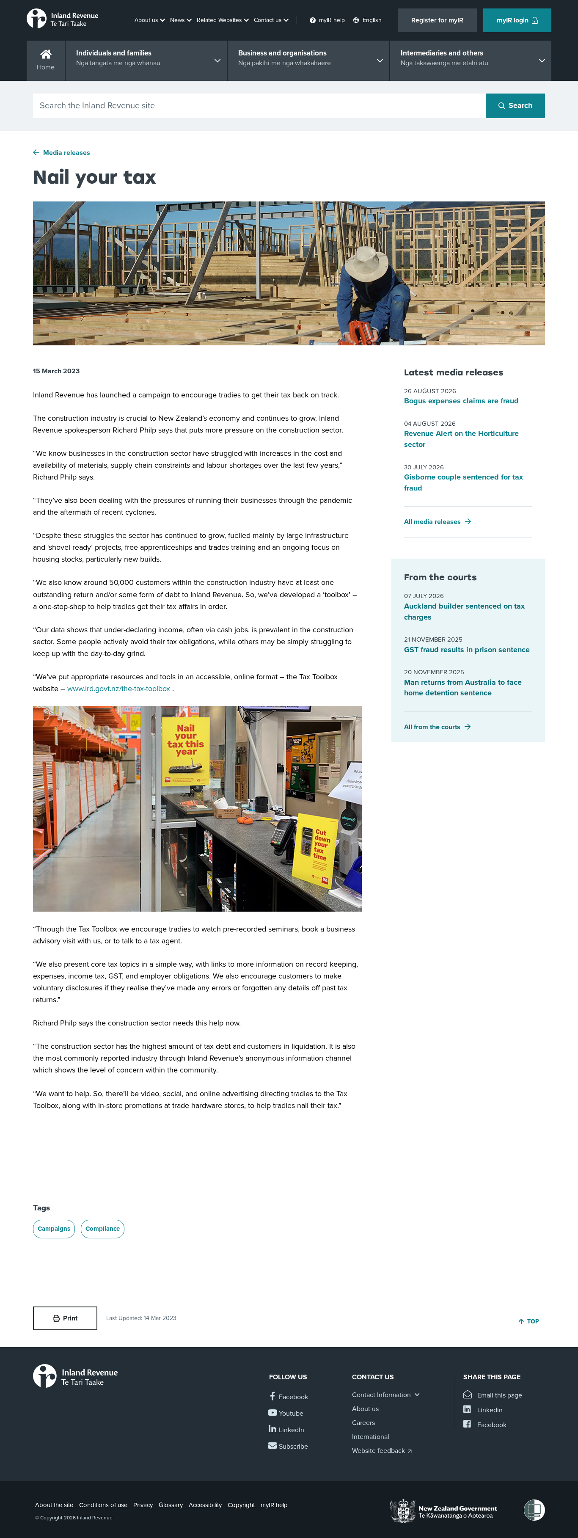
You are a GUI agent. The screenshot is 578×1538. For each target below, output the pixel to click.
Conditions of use (103, 1505)
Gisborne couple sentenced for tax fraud (463, 482)
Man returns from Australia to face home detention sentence (463, 688)
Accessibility (205, 1505)
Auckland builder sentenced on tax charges (464, 611)
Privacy (143, 1505)
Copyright (241, 1505)
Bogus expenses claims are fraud (461, 400)
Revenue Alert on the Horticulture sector (461, 439)
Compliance (102, 1228)
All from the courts (432, 727)
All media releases (432, 522)
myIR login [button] (512, 20)
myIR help (274, 1505)
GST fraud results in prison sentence (467, 649)
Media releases (66, 153)
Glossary (171, 1505)
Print (70, 1318)
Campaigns (54, 1228)
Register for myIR (437, 20)
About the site (54, 1505)
